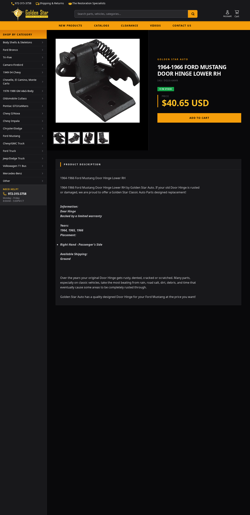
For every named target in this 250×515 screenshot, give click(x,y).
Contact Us (182, 25)
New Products (70, 25)
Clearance (129, 25)
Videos (155, 25)
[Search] (192, 14)
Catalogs (101, 25)
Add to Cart (199, 118)
